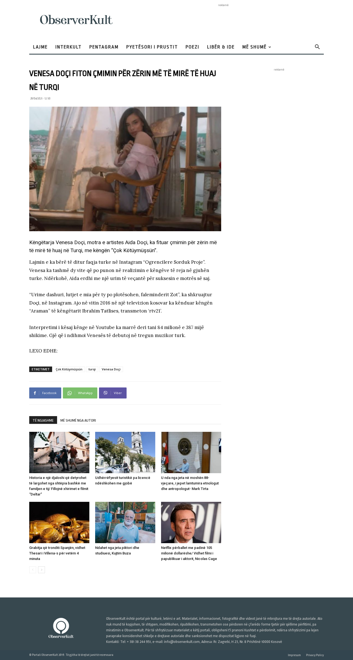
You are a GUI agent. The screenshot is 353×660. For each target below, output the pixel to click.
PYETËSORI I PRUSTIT (152, 47)
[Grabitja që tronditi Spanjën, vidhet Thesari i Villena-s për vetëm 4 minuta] (59, 522)
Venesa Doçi (111, 369)
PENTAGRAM (104, 47)
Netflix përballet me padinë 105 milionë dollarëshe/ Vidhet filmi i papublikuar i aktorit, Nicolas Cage (189, 553)
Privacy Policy (315, 655)
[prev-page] (32, 569)
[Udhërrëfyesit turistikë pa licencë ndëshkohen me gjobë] (125, 452)
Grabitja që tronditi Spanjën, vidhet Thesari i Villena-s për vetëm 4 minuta (57, 553)
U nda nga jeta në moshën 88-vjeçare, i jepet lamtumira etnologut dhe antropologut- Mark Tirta (190, 483)
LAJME (40, 47)
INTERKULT (68, 47)
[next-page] (41, 569)
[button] (317, 47)
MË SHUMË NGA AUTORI (78, 420)
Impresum (294, 655)
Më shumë (254, 47)
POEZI (192, 47)
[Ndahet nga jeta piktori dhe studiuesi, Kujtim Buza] (125, 522)
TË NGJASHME (43, 420)
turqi (92, 369)
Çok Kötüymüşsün (69, 369)
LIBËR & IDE (221, 47)
